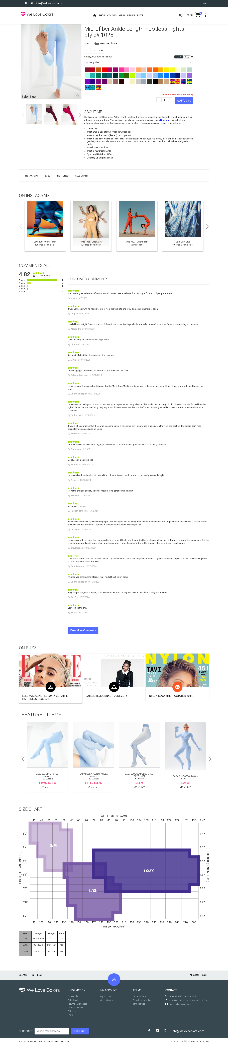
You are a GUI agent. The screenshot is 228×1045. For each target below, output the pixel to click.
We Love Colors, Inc (40, 1041)
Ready (187, 57)
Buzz (48, 175)
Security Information (142, 1000)
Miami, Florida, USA (199, 1041)
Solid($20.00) (90, 56)
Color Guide (73, 1000)
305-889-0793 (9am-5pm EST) (183, 996)
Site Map (23, 975)
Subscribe (26, 1031)
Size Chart (81, 175)
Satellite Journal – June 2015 (106, 695)
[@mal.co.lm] (137, 226)
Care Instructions (76, 1007)
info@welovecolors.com (49, 3)
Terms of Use (139, 1004)
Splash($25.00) (104, 56)
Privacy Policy (139, 996)
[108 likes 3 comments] (45, 226)
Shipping (72, 1011)
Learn (40, 975)
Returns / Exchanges (77, 1004)
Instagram (31, 175)
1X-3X (100, 51)
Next (80, 115)
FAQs (70, 1015)
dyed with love (175, 1041)
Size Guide (73, 996)
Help (32, 975)
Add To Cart (184, 100)
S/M (87, 51)
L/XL (94, 51)
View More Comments (83, 630)
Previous (23, 115)
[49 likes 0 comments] (183, 226)
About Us (194, 975)
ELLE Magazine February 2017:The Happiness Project (45, 697)
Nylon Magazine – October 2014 (171, 695)
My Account (105, 996)
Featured (63, 175)
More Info (47, 787)
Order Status (106, 1000)
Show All (178, 57)
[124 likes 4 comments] (91, 226)
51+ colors (164, 120)
